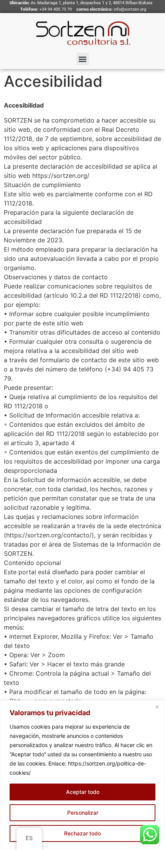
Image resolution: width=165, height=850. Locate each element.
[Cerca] (157, 706)
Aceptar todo (82, 792)
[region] (82, 775)
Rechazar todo (82, 833)
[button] (82, 59)
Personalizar (82, 812)
